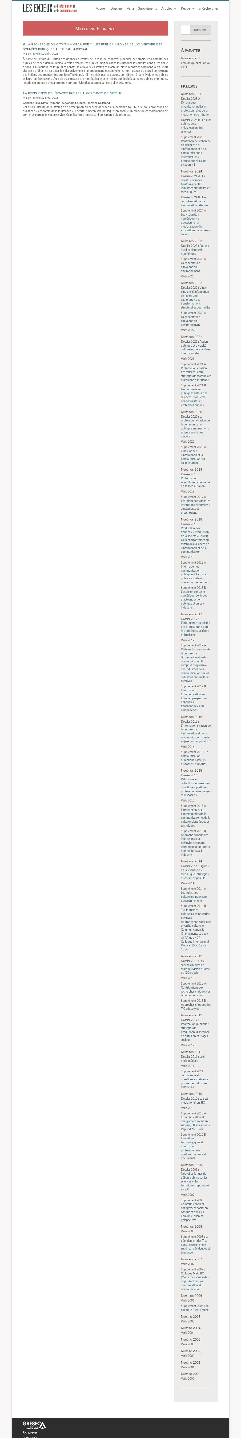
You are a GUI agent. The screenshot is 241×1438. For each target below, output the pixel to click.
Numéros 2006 (191, 1296)
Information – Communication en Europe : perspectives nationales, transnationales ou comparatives (194, 698)
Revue (185, 8)
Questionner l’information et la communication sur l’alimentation (194, 455)
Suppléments (147, 8)
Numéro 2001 (191, 1362)
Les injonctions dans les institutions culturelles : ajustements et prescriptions (195, 505)
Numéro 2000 (191, 1374)
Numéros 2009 (191, 1165)
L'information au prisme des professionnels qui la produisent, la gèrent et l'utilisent (195, 627)
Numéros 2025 (191, 94)
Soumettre (30, 1433)
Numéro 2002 (191, 1351)
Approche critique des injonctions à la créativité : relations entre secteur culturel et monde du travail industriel (195, 843)
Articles (166, 8)
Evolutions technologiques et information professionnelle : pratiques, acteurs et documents (194, 1146)
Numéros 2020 (191, 412)
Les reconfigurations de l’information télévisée (194, 201)
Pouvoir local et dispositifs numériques (195, 249)
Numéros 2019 (191, 469)
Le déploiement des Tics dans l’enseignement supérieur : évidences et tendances (195, 1244)
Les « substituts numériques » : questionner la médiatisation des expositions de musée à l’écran (195, 222)
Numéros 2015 (191, 770)
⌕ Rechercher (208, 8)
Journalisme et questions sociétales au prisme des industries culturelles (195, 1079)
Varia (130, 8)
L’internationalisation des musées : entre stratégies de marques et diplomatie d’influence (196, 372)
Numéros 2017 (191, 614)
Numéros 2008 (191, 1226)
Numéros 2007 (191, 1259)
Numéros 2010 (191, 1094)
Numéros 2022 (191, 283)
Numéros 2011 (191, 1052)
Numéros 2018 (191, 519)
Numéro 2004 (191, 1328)
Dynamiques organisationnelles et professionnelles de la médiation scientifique (195, 106)
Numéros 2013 (191, 956)
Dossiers (116, 8)
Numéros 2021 (191, 337)
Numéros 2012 (191, 1015)
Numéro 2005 (191, 1316)
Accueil (101, 8)
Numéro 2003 (191, 1339)
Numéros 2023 (191, 241)
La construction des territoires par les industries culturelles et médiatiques (195, 184)
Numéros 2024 (191, 171)
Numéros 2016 (191, 717)
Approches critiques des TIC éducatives (196, 1004)
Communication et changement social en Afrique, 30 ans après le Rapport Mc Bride (195, 1121)
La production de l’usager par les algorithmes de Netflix (72, 93)
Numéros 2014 (191, 861)
